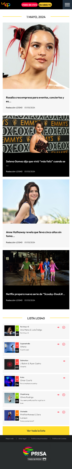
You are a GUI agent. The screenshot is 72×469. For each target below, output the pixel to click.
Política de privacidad (39, 438)
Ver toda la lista (36, 430)
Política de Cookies (59, 438)
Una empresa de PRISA (36, 451)
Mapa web (10, 438)
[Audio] (58, 327)
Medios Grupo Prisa (36, 459)
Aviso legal (22, 438)
